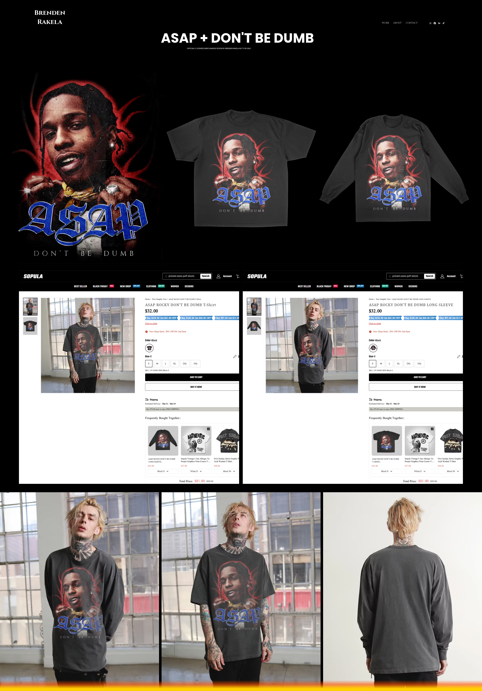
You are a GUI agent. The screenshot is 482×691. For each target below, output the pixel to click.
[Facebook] (435, 23)
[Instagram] (430, 23)
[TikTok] (443, 23)
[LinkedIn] (439, 23)
